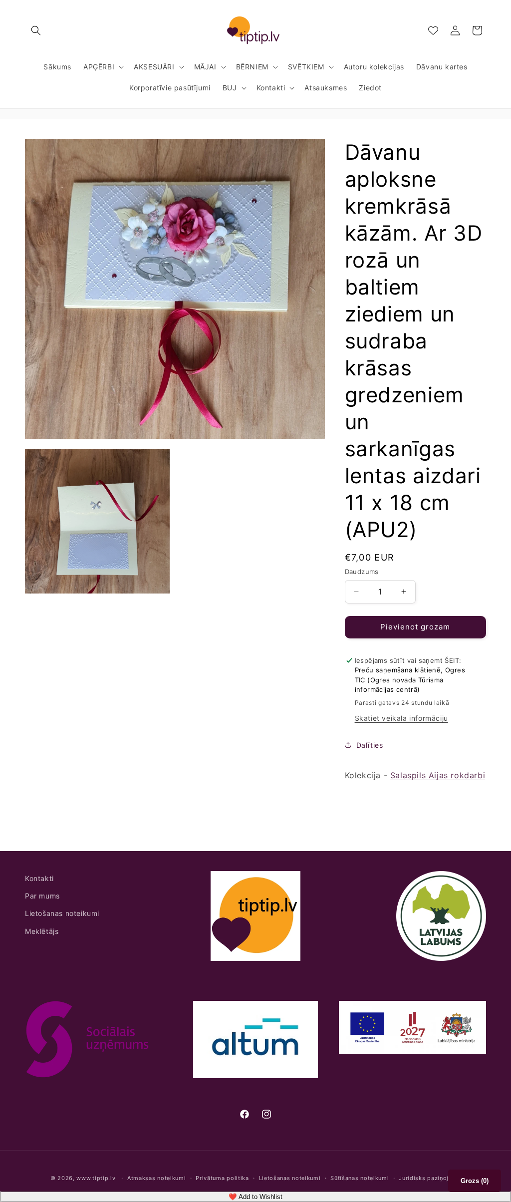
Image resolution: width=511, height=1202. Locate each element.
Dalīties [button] (369, 745)
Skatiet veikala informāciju (401, 718)
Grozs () (475, 1181)
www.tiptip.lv (95, 1178)
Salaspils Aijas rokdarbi (437, 775)
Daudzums (362, 572)
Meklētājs (41, 931)
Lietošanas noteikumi (62, 913)
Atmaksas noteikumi (156, 1178)
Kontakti (39, 878)
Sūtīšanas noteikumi (359, 1178)
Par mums (42, 896)
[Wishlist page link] (433, 30)
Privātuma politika (222, 1178)
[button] (36, 30)
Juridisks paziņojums (430, 1178)
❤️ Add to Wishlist (255, 1197)
